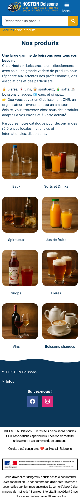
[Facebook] (32, 401)
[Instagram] (47, 401)
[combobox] (35, 21)
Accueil (8, 30)
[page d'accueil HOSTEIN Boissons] (32, 7)
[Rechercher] (73, 21)
